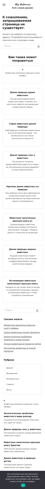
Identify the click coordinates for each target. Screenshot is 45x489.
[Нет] (42, 480)
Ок (23, 485)
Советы (10, 384)
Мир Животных (22, 4)
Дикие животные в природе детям (22, 344)
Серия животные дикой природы (22, 125)
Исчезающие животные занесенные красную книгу (22, 282)
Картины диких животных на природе (22, 188)
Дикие (9, 368)
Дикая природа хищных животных (22, 250)
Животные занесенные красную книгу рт (23, 219)
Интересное (12, 379)
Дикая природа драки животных (22, 94)
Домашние (11, 373)
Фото (9, 390)
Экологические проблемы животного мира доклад (19, 415)
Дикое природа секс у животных (22, 156)
